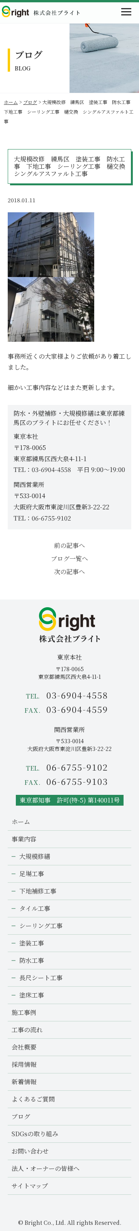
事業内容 (24, 839)
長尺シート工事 (41, 977)
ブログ (30, 102)
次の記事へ (69, 571)
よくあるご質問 (33, 1099)
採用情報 (24, 1064)
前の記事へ (69, 545)
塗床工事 (31, 995)
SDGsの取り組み (35, 1133)
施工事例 (24, 1012)
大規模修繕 (34, 856)
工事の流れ (27, 1029)
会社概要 (24, 1047)
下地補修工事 (37, 891)
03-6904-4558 (51, 469)
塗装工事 (31, 943)
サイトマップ (30, 1185)
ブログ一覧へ (69, 558)
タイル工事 (34, 908)
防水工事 (31, 960)
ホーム (11, 102)
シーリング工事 (41, 925)
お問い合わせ (30, 1151)
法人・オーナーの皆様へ (46, 1168)
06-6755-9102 (51, 518)
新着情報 (24, 1081)
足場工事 (31, 873)
